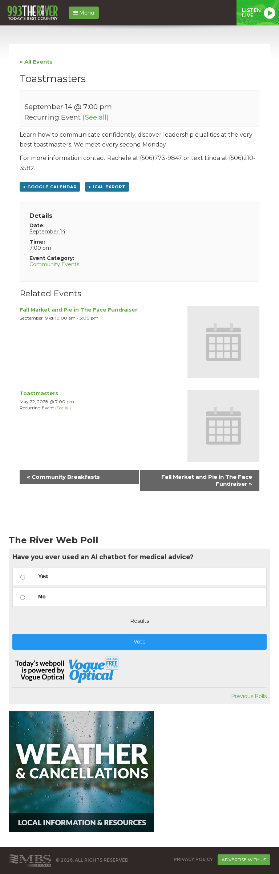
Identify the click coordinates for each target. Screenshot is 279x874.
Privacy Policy (193, 859)
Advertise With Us (244, 859)
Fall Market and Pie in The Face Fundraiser (78, 309)
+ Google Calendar (50, 186)
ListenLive (251, 13)
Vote (140, 641)
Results (139, 621)
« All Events (36, 61)
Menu (86, 12)
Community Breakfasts (63, 476)
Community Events (54, 264)
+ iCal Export (107, 186)
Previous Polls (249, 696)
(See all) (95, 117)
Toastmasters (39, 393)
